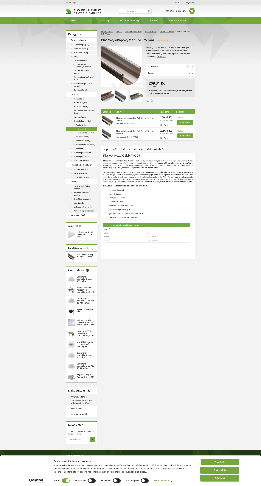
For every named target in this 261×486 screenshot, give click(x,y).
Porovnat (167, 125)
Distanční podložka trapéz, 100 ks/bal (85, 278)
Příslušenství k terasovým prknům (83, 65)
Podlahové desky (81, 169)
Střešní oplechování (82, 152)
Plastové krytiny (80, 103)
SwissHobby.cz (107, 31)
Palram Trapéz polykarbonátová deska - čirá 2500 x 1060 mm (85, 323)
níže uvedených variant (160, 93)
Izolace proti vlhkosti (83, 207)
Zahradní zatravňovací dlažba (84, 78)
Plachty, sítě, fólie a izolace (82, 187)
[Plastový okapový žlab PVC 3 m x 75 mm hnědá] (121, 66)
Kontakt (154, 20)
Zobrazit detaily (161, 480)
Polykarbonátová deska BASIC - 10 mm (85, 234)
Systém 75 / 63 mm (167, 31)
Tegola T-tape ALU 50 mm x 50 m (85, 375)
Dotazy (138, 149)
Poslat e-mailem (148, 100)
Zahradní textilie (81, 90)
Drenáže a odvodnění (83, 199)
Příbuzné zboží (155, 149)
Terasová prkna (80, 60)
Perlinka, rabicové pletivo (81, 193)
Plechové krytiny (81, 106)
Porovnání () (71, 2)
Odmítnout (220, 478)
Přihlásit (177, 2)
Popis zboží (109, 149)
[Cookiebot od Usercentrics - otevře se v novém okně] (36, 481)
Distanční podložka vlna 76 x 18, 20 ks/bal (85, 365)
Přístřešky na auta (81, 160)
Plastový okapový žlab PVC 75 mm (85, 255)
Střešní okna (79, 148)
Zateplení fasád (78, 215)
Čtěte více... (161, 56)
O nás (89, 20)
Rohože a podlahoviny (81, 164)
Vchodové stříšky (81, 52)
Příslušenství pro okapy (85, 144)
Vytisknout (152, 100)
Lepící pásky (79, 203)
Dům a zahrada (78, 40)
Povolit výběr (220, 470)
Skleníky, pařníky (81, 48)
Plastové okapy (150, 31)
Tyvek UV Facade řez (85, 310)
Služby (106, 20)
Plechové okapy (82, 136)
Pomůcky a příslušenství (84, 211)
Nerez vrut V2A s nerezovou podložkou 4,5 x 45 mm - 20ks (85, 290)
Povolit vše (220, 462)
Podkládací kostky (81, 177)
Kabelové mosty (80, 173)
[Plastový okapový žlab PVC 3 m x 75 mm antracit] (121, 96)
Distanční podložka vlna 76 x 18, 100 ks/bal (85, 300)
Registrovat (190, 2)
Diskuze (125, 149)
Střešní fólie (79, 99)
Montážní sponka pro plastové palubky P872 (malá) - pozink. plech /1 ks (85, 346)
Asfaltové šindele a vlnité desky (84, 111)
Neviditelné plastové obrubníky (83, 84)
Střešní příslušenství (82, 156)
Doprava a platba (177, 20)
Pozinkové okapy (83, 140)
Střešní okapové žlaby (133, 31)
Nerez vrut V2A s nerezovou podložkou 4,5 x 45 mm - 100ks (85, 334)
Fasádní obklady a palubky (81, 71)
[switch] (92, 480)
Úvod (73, 20)
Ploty (76, 56)
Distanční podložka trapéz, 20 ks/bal (85, 355)
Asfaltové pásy (80, 117)
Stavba (74, 181)
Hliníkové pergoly (81, 44)
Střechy (119, 31)
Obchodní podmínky (129, 20)
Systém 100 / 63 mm (86, 133)
